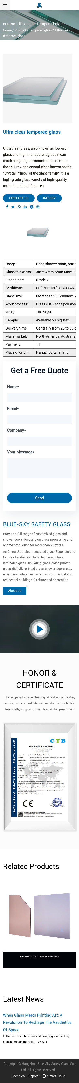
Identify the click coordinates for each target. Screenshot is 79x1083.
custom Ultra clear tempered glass (52, 709)
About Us (14, 591)
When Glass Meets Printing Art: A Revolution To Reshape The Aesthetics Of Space (37, 1022)
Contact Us (19, 198)
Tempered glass (40, 30)
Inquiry (49, 198)
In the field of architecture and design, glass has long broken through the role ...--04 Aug (36, 1039)
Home (7, 30)
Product (20, 30)
